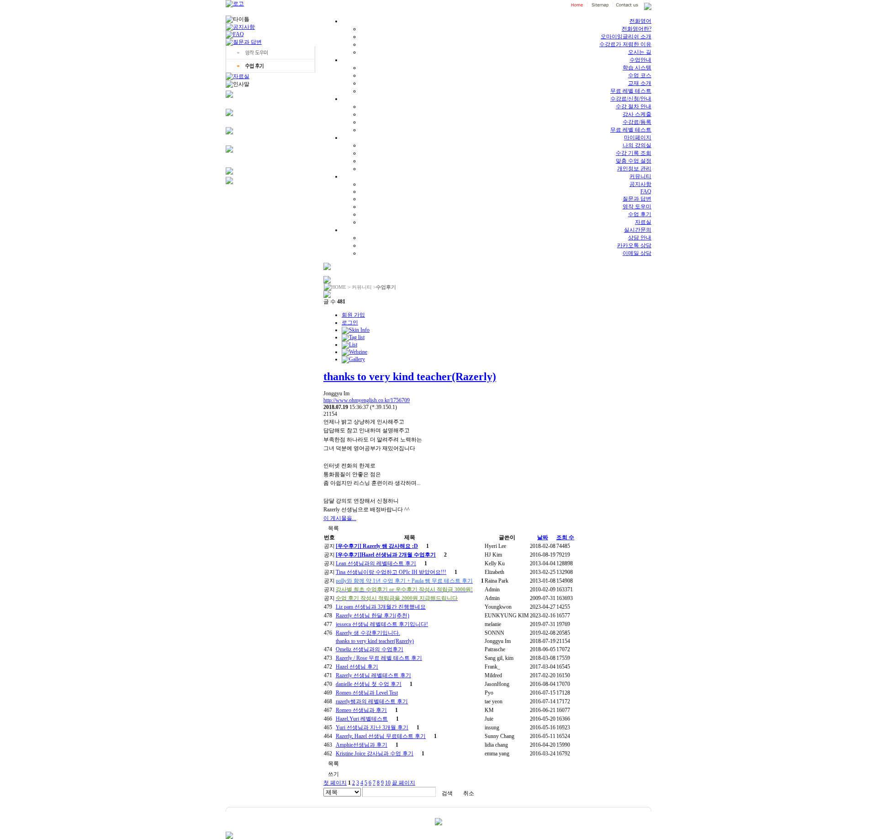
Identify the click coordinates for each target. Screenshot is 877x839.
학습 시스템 (637, 67)
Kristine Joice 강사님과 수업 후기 (374, 753)
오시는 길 (639, 52)
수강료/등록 (637, 122)
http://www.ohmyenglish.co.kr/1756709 (366, 400)
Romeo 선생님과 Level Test (367, 693)
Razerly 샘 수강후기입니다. (368, 633)
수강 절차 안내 (633, 106)
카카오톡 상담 (634, 245)
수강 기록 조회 (633, 153)
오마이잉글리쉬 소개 (626, 36)
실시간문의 (637, 230)
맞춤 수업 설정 (633, 161)
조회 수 (565, 537)
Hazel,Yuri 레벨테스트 (362, 719)
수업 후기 (639, 214)
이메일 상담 (637, 253)
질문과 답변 (637, 199)
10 (388, 783)
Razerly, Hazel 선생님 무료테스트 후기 (381, 736)
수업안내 (640, 60)
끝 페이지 (403, 783)
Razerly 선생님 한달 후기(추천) (372, 615)
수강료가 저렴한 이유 (625, 44)
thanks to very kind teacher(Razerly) (409, 376)
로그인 (350, 322)
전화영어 (640, 21)
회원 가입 (353, 315)
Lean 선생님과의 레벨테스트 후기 (376, 563)
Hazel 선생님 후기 (357, 667)
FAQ (645, 191)
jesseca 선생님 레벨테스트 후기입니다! (382, 624)
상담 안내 (639, 237)
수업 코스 (639, 75)
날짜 (542, 537)
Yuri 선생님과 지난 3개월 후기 (372, 727)
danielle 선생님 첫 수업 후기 (369, 684)
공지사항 (640, 184)
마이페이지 (637, 137)
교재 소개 (639, 83)
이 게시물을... (339, 518)
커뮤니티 (640, 176)
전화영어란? (636, 29)
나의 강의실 (637, 145)
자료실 (643, 222)
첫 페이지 (335, 783)
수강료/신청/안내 (630, 99)
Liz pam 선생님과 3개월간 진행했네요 (381, 607)
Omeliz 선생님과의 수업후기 (369, 649)
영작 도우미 (637, 206)
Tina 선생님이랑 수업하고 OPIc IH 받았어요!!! (391, 572)
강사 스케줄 (637, 114)
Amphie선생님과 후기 (361, 745)
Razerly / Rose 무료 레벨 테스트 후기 (379, 658)
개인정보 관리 (634, 168)
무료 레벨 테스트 (630, 91)
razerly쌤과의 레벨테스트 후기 (372, 701)
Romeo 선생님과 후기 (361, 710)
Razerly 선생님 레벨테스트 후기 (373, 675)
